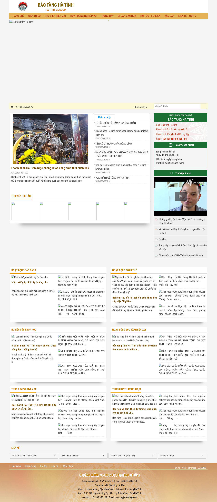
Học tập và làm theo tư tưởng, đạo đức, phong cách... (191, 310)
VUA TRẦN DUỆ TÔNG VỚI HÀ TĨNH (112, 177)
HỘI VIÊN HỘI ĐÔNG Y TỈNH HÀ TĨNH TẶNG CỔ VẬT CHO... (191, 340)
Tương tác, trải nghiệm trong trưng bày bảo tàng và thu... (91, 414)
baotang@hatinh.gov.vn (126, 497)
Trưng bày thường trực (126, 389)
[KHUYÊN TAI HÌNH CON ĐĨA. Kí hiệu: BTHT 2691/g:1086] (138, 211)
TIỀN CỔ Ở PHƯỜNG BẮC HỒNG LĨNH (113, 143)
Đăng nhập (68, 466)
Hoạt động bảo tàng (23, 270)
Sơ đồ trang (30, 466)
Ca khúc (163, 239)
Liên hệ (55, 466)
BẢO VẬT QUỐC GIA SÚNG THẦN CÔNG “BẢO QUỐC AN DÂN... (191, 369)
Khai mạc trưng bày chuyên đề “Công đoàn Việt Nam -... (191, 295)
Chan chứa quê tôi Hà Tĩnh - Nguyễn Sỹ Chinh (181, 255)
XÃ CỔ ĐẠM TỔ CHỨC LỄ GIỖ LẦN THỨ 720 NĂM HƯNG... (91, 310)
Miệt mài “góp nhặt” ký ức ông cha (30, 282)
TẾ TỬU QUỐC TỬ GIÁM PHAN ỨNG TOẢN (115, 123)
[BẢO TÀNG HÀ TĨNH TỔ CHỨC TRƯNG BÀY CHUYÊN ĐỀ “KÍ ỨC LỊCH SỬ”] (34, 398)
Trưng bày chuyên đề (23, 389)
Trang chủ (16, 466)
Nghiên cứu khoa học (23, 329)
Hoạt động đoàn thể (124, 270)
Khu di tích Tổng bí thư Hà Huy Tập (172, 134)
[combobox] (34, 456)
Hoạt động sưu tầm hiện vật (129, 329)
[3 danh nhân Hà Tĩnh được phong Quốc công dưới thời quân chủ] (50, 138)
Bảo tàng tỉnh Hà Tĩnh (166, 124)
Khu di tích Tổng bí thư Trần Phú (171, 138)
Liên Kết (16, 447)
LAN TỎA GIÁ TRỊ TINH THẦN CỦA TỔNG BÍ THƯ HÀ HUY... (91, 369)
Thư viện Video (183, 173)
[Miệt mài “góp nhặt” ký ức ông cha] (30, 277)
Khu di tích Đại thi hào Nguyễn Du (172, 129)
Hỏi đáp (43, 466)
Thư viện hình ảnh (21, 196)
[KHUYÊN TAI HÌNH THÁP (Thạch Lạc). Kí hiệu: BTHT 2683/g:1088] (110, 211)
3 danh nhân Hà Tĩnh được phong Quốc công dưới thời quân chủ (50, 168)
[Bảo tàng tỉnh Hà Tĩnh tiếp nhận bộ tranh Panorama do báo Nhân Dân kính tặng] (134, 338)
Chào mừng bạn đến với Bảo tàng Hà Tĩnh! (136, 107)
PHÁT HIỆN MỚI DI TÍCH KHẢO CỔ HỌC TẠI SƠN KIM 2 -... (91, 340)
